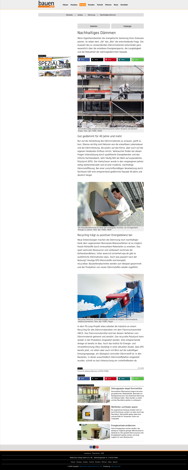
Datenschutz (96, 453)
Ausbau (83, 4)
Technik (100, 4)
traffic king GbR (115, 466)
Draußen (91, 4)
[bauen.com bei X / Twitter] (94, 447)
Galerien (93, 26)
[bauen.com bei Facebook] (91, 447)
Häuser (65, 4)
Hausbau (74, 4)
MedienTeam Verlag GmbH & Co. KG (90, 466)
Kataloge (127, 26)
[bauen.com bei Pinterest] (97, 447)
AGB (102, 453)
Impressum (87, 453)
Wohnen (108, 4)
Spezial (115, 462)
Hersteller (124, 4)
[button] (83, 59)
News (116, 4)
